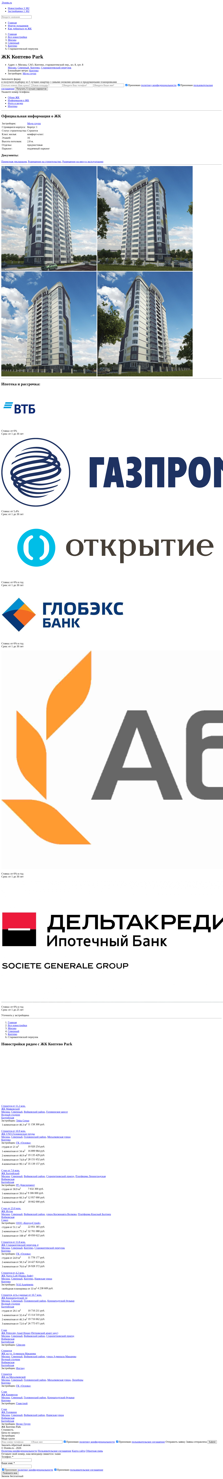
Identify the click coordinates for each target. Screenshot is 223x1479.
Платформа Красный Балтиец (94, 1214)
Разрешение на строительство (44, 161)
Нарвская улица (43, 1278)
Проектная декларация (14, 161)
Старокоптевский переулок (56, 67)
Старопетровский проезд (60, 1176)
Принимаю (152, 85)
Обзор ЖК (13, 97)
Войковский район (34, 1111)
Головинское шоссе (57, 1111)
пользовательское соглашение (148, 1441)
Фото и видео (15, 103)
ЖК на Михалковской (13, 1377)
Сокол (4, 1220)
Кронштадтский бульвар (60, 1300)
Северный (23, 67)
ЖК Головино (9, 1412)
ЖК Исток (7, 1211)
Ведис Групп (23, 1424)
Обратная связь (94, 1451)
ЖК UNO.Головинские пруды (18, 1134)
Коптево (35, 67)
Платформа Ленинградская (90, 1176)
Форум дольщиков (18, 25)
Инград (20, 1368)
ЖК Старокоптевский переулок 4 (19, 1245)
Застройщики (18, 11)
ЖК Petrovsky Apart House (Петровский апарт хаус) (29, 1333)
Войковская (7, 1179)
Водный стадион (10, 1114)
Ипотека (12, 106)
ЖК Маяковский (10, 1108)
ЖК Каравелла (9, 1394)
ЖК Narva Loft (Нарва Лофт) (17, 1275)
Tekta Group (22, 1120)
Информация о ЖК (18, 100)
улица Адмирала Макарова (61, 1356)
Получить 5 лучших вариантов (31, 89)
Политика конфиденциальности (19, 1451)
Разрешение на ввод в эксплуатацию (82, 161)
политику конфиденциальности (158, 85)
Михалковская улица (59, 1137)
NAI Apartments (24, 1284)
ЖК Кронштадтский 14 (14, 1298)
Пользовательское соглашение (54, 1451)
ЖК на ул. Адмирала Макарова (18, 1353)
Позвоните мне (10, 1473)
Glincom (20, 1344)
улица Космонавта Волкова (61, 1214)
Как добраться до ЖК (20, 28)
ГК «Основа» (23, 1142)
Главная (12, 22)
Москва (12, 67)
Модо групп (29, 73)
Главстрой (22, 1403)
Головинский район (35, 1137)
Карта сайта (78, 1451)
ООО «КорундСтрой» (28, 1223)
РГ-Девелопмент (25, 1185)
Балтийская (7, 1117)
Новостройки (18, 8)
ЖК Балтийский (10, 1173)
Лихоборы (77, 1380)
